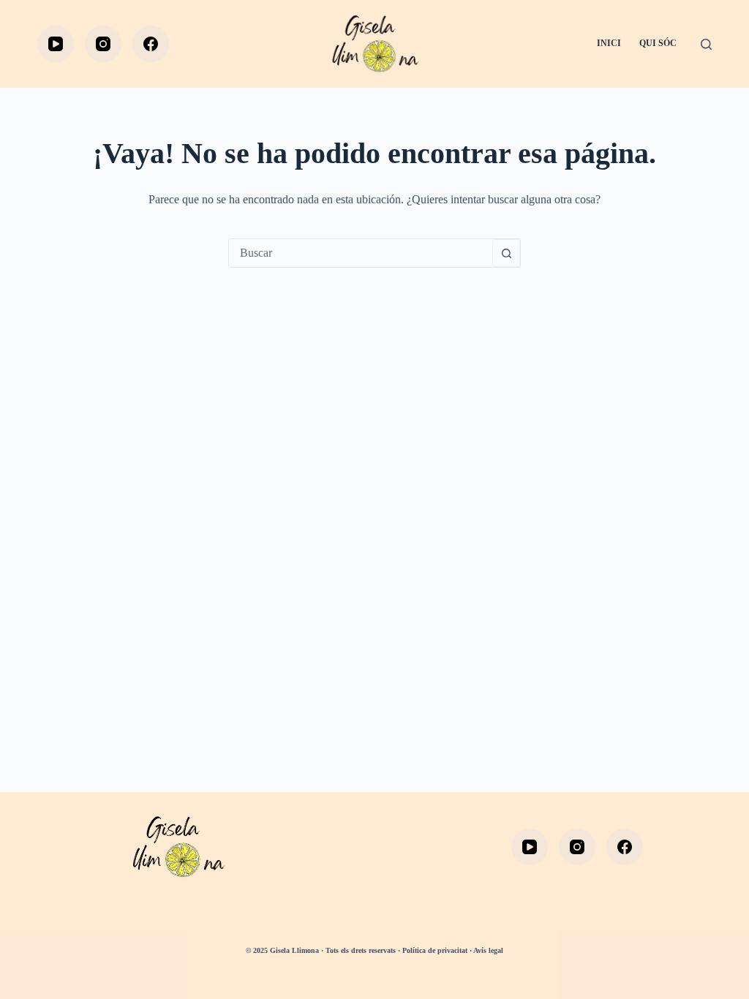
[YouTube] (55, 44)
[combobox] (360, 253)
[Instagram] (103, 44)
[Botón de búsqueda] (506, 253)
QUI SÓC (658, 43)
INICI (609, 43)
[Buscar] (706, 44)
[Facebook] (150, 44)
